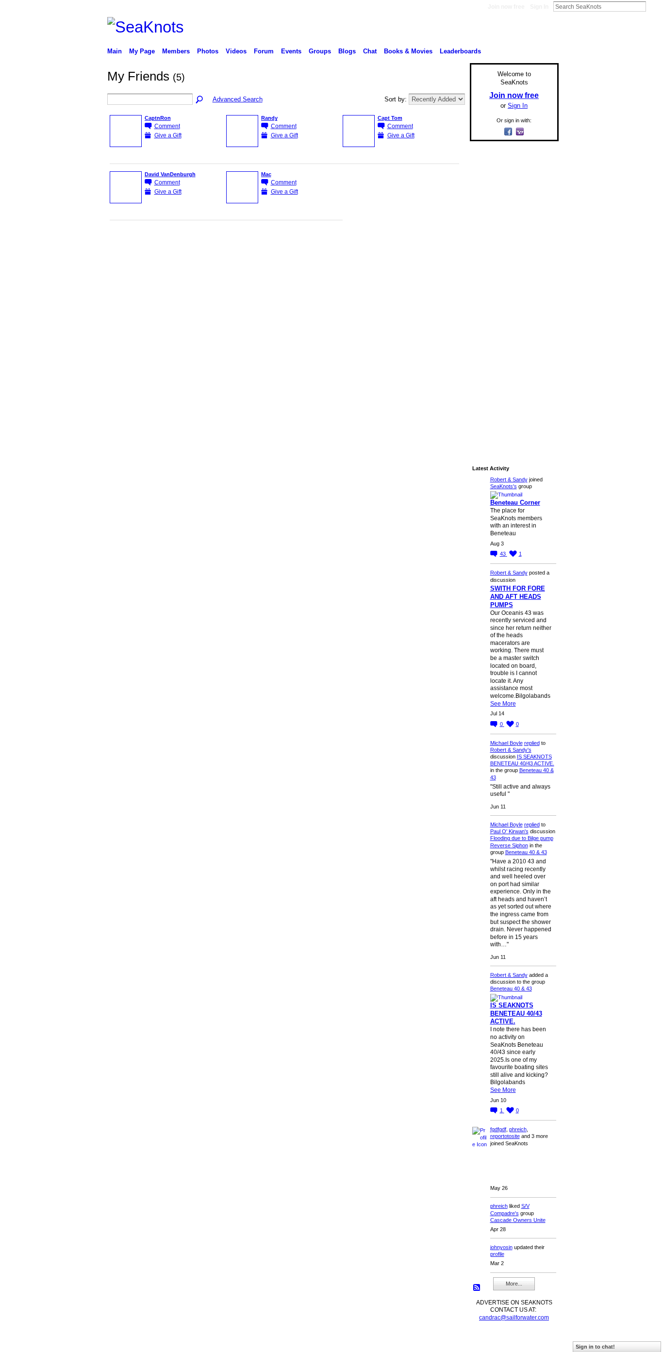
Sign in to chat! (595, 1347)
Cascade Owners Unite (518, 1220)
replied (532, 743)
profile (497, 1254)
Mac (266, 174)
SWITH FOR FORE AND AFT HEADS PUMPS (517, 597)
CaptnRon (158, 118)
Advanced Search (238, 99)
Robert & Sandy (509, 479)
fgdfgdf (498, 1129)
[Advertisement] (511, 294)
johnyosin (501, 1247)
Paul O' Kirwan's (509, 831)
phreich (518, 1129)
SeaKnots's (503, 486)
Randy (269, 118)
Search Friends (200, 100)
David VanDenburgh (170, 174)
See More (503, 703)
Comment (167, 126)
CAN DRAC (174, 1340)
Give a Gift (168, 135)
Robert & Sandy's (510, 750)
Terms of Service (537, 1340)
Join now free (506, 6)
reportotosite (505, 1136)
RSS (477, 1288)
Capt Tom (390, 118)
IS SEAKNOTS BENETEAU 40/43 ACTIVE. (516, 1013)
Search (654, 6)
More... (514, 1283)
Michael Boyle (506, 743)
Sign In (539, 6)
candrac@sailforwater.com (514, 1317)
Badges (448, 1340)
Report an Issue (487, 1340)
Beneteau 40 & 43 (526, 852)
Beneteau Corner (515, 502)
